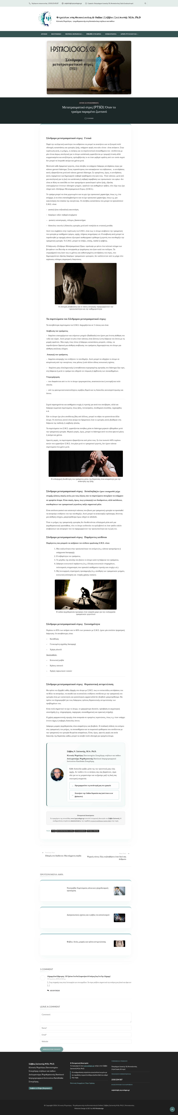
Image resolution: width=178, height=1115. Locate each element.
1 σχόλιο (90, 118)
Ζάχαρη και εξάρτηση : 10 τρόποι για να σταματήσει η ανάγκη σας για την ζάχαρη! (79, 976)
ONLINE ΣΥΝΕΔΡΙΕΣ (93, 34)
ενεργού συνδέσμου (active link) (101, 821)
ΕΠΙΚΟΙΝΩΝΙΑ (110, 34)
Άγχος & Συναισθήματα (89, 103)
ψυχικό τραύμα (92, 831)
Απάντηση (55, 990)
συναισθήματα (80, 831)
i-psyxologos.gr (89, 1066)
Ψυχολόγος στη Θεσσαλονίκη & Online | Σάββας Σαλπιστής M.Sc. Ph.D (98, 17)
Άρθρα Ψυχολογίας (129, 34)
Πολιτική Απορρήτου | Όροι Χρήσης (82, 1083)
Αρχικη (44, 34)
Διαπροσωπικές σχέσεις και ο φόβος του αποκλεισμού (88, 915)
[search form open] (145, 3)
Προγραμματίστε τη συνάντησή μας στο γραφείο (93, 785)
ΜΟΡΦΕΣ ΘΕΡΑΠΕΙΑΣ (73, 34)
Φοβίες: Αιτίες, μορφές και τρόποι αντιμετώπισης (86, 941)
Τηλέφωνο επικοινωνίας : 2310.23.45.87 (45, 3)
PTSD (53, 831)
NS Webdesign (98, 1108)
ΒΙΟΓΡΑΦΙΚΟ (56, 34)
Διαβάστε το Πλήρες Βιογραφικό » (40, 1088)
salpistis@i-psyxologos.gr (73, 3)
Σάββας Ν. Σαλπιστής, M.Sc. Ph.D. (81, 751)
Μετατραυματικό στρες (65, 831)
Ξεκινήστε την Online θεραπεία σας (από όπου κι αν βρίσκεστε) (94, 794)
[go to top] (172, 1109)
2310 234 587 (116, 1079)
